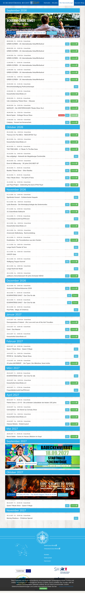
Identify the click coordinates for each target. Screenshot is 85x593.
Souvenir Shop (79, 3)
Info (67, 44)
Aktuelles (55, 3)
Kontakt (46, 554)
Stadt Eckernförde (49, 545)
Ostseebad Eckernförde (51, 548)
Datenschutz (48, 558)
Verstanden (43, 588)
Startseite (47, 3)
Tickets (74, 44)
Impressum (47, 561)
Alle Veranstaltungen (66, 3)
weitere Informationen (66, 586)
